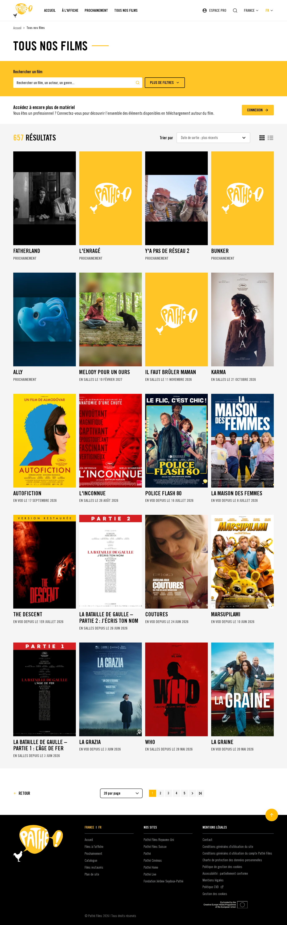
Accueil (17, 28)
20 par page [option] (112, 793)
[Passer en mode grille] (262, 137)
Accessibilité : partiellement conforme (225, 873)
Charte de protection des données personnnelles (232, 860)
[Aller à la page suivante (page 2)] (192, 793)
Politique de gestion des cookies (222, 867)
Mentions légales (213, 880)
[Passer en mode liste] (270, 137)
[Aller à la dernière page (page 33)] (200, 793)
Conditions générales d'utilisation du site (228, 846)
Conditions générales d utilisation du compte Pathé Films (237, 853)
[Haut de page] (271, 815)
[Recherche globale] (235, 10)
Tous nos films (35, 28)
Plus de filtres (162, 82)
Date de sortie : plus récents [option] (199, 137)
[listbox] (213, 137)
